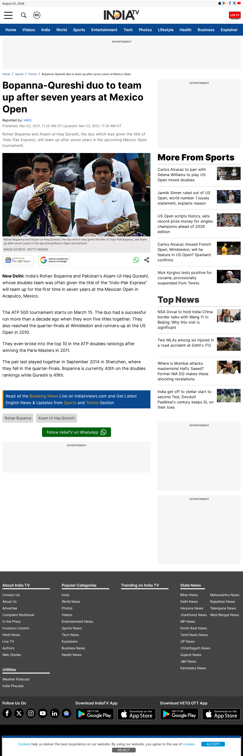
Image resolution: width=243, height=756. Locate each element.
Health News (71, 655)
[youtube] (42, 713)
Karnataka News (193, 668)
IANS (28, 120)
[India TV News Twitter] (234, 3)
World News (71, 601)
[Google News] (18, 260)
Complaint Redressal (18, 615)
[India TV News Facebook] (230, 3)
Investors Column (15, 628)
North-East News (193, 628)
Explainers (70, 641)
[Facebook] (7, 713)
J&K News (188, 661)
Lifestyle (165, 29)
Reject (124, 750)
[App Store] (136, 714)
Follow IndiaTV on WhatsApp (72, 432)
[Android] (224, 3)
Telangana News (223, 608)
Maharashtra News (224, 595)
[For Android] (179, 714)
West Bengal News (224, 615)
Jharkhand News (193, 615)
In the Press (11, 621)
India (45, 29)
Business (206, 29)
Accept (213, 744)
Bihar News (189, 595)
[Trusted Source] (54, 260)
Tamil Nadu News (194, 635)
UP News (187, 641)
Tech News (70, 635)
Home (10, 29)
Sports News (72, 628)
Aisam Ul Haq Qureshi (56, 418)
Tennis (32, 74)
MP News (187, 621)
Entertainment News (77, 621)
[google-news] (66, 713)
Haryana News (191, 608)
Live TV (8, 641)
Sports (79, 29)
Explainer (229, 29)
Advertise (9, 608)
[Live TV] (235, 15)
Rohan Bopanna (18, 418)
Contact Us (11, 595)
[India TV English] (121, 15)
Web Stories (11, 655)
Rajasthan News (222, 601)
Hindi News (11, 635)
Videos (28, 29)
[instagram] (31, 713)
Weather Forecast (15, 679)
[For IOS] (221, 714)
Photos (145, 29)
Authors (8, 648)
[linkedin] (54, 713)
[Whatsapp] (136, 260)
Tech (128, 29)
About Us (9, 601)
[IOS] (219, 3)
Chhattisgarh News (195, 648)
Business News (73, 648)
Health (186, 29)
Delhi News (189, 601)
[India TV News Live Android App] (94, 714)
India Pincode (12, 686)
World (61, 29)
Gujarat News (190, 655)
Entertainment (104, 29)
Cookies (24, 744)
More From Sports (196, 157)
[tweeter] (19, 713)
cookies (189, 744)
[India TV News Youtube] (239, 3)
